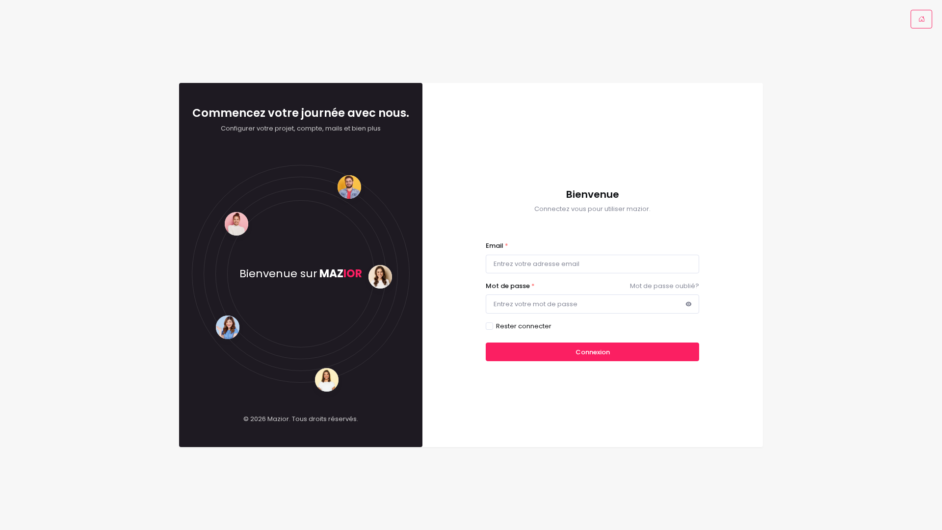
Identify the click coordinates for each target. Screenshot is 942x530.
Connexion (593, 352)
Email (497, 245)
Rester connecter (523, 326)
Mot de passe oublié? (664, 286)
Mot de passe (510, 286)
